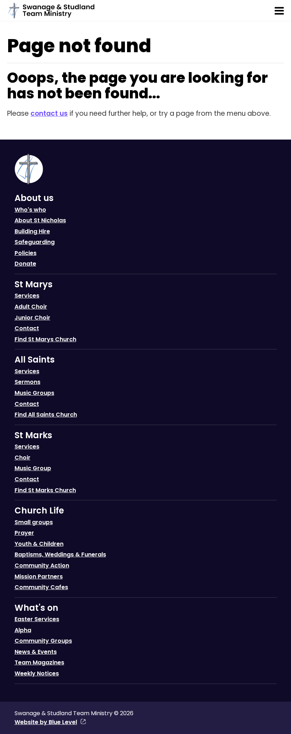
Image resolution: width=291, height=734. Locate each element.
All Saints (35, 359)
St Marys (34, 284)
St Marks (33, 435)
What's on (36, 608)
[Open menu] (279, 10)
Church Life (39, 510)
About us (34, 198)
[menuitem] (146, 232)
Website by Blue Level (46, 722)
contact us (49, 113)
